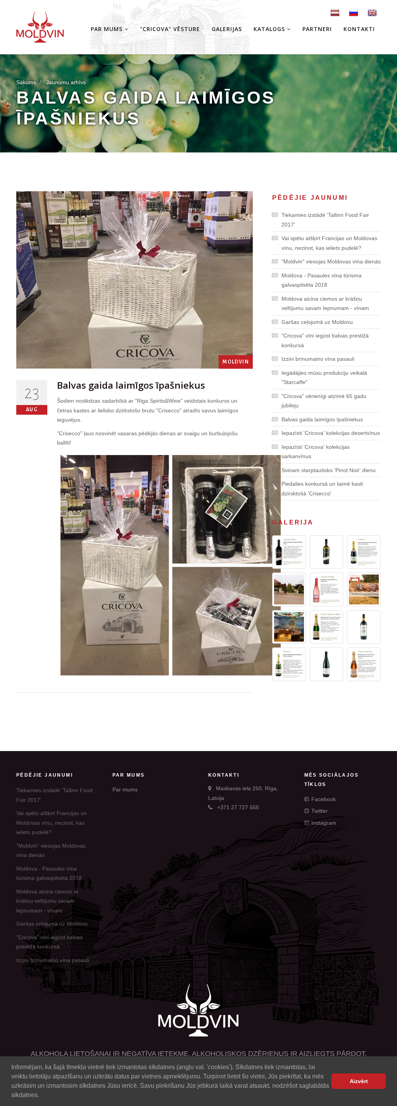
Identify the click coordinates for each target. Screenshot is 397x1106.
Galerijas (227, 29)
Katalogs (270, 29)
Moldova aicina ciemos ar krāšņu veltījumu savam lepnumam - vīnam (325, 304)
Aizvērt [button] (359, 1081)
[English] (372, 12)
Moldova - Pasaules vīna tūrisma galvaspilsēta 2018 (321, 280)
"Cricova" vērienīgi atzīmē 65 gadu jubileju (323, 401)
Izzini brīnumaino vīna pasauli (317, 359)
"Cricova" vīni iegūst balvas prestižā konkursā (325, 340)
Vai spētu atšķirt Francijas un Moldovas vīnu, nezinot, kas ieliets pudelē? (329, 243)
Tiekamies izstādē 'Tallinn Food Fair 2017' (325, 220)
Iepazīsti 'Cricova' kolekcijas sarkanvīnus (315, 452)
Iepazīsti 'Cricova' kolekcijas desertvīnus (330, 433)
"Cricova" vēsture (170, 29)
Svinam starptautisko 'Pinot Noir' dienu (328, 470)
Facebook (323, 799)
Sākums (26, 82)
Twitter (319, 811)
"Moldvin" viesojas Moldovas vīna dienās (331, 261)
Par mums (107, 29)
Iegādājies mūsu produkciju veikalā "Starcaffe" (324, 378)
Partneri (317, 29)
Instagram (323, 823)
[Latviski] (335, 12)
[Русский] (353, 12)
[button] (42, 1096)
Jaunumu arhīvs (66, 82)
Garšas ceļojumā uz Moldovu (317, 322)
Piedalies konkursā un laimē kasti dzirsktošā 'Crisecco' (322, 489)
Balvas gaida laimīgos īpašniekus (322, 419)
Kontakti (359, 29)
